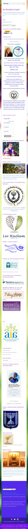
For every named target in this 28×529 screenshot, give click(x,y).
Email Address (7, 122)
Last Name (6, 131)
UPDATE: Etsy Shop (6, 354)
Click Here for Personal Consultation (14, 76)
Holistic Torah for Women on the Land (10, 272)
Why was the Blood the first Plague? (10, 352)
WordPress (22, 521)
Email (17, 85)
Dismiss (24, 528)
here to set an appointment (15, 403)
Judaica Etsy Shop (6, 350)
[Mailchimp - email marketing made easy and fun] (12, 136)
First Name (6, 127)
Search (14, 25)
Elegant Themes (11, 521)
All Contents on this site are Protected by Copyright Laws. (14, 496)
